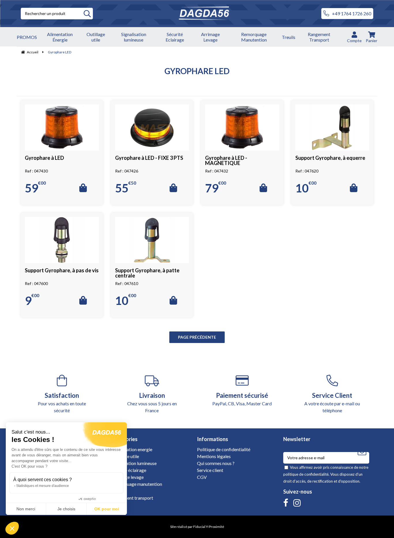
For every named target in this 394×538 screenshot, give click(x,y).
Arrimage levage (127, 477)
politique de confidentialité (306, 474)
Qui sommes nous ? (215, 463)
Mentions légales (214, 456)
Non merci (25, 509)
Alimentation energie (131, 449)
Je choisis (66, 509)
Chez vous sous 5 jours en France (152, 402)
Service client (210, 470)
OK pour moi (106, 509)
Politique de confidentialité (223, 449)
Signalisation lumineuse (134, 463)
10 (305, 187)
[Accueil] (207, 13)
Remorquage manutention (136, 484)
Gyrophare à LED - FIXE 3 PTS (149, 157)
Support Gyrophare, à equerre (330, 157)
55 (125, 187)
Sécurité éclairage (128, 470)
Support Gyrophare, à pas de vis (62, 270)
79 (215, 187)
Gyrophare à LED (44, 157)
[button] (12, 528)
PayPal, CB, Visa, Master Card (242, 398)
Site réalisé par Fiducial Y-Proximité (197, 526)
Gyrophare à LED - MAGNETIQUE (226, 160)
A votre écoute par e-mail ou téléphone (332, 402)
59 (35, 187)
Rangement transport (132, 497)
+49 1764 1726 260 (351, 13)
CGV (202, 477)
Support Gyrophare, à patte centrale (147, 273)
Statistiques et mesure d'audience (42, 486)
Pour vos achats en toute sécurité (62, 402)
